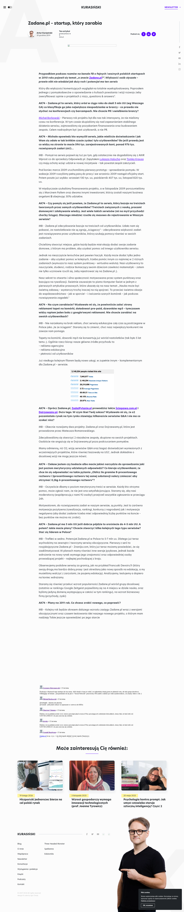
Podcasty (21, 879)
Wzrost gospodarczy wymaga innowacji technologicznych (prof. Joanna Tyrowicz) (91, 803)
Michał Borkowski (49, 118)
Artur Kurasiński (44, 33)
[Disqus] (92, 711)
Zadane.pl (95, 77)
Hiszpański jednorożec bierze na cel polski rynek (41, 801)
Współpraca (22, 854)
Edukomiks (49, 854)
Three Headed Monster (54, 843)
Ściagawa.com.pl (126, 408)
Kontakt (20, 884)
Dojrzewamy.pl (48, 412)
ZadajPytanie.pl (82, 408)
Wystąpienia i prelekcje (27, 869)
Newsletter (22, 859)
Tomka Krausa (135, 159)
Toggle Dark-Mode (10, 7)
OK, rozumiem (148, 905)
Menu (4, 7)
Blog (19, 843)
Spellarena (49, 849)
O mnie (20, 849)
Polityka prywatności (148, 901)
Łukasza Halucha (110, 159)
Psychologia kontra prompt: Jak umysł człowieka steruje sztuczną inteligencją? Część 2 (145, 803)
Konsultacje (22, 864)
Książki (20, 874)
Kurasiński (91, 7)
